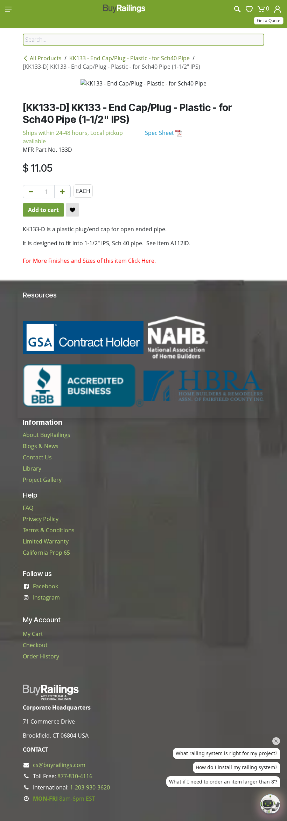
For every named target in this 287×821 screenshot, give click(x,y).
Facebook (45, 586)
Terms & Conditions (49, 530)
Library (32, 468)
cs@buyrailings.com (59, 765)
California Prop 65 (46, 552)
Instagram (46, 597)
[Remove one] (31, 191)
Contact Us (37, 457)
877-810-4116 (74, 776)
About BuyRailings (46, 435)
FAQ (28, 508)
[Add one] (62, 191)
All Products (46, 58)
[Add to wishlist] (72, 210)
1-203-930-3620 (90, 787)
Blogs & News (40, 446)
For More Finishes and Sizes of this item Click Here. (89, 261)
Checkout (35, 645)
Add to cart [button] (43, 210)
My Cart (33, 634)
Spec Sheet (160, 133)
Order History (41, 656)
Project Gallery (42, 480)
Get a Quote (268, 20)
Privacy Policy (40, 519)
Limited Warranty (46, 541)
